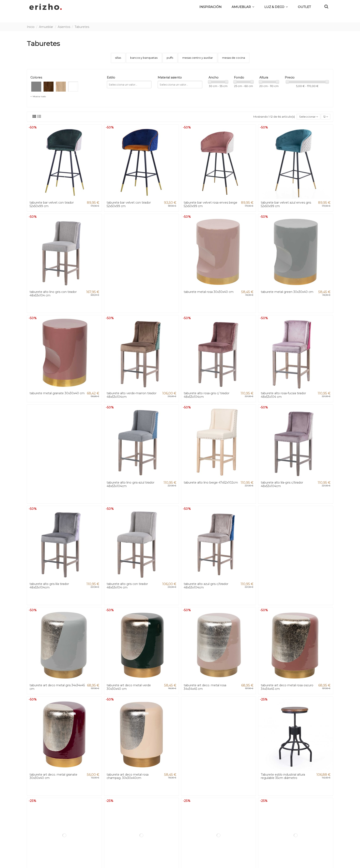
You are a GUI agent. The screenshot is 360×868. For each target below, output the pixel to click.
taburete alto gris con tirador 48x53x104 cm (127, 585)
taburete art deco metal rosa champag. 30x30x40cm (128, 776)
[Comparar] (98, 138)
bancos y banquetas (144, 57)
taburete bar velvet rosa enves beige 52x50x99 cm (210, 204)
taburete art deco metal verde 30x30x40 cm (129, 687)
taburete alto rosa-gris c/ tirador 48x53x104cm (206, 395)
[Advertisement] (141, 263)
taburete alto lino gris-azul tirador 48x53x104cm (130, 484)
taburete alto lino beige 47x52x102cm (211, 482)
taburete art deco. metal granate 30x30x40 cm (53, 776)
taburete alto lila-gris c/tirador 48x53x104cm (282, 484)
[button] (276, 7)
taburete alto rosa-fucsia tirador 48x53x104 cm (283, 395)
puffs (170, 57)
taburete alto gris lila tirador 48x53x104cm (49, 585)
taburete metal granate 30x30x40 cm (57, 393)
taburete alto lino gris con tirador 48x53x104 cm (53, 293)
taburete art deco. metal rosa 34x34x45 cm (205, 687)
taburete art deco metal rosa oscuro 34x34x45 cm (287, 687)
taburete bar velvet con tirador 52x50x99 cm (52, 204)
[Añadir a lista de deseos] (98, 131)
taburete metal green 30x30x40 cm (287, 292)
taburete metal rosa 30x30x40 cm (209, 292)
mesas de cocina (233, 57)
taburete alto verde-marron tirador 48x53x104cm (131, 395)
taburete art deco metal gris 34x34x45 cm (57, 687)
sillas (118, 57)
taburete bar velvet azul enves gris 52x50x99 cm (286, 204)
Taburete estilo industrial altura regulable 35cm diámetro (283, 776)
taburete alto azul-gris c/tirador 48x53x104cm (206, 585)
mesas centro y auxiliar (197, 57)
